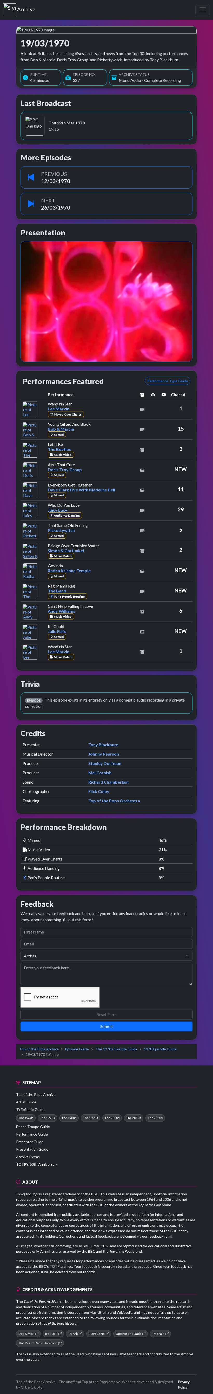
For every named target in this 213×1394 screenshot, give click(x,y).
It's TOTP (51, 1334)
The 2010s (133, 1118)
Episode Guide (77, 1049)
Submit (106, 1026)
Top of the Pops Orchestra (114, 800)
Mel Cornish (99, 772)
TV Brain (158, 1334)
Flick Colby (98, 791)
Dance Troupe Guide (33, 1126)
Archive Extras (28, 1157)
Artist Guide (26, 1102)
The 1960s (25, 1118)
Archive (26, 8)
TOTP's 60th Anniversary (37, 1164)
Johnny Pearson (103, 753)
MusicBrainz (99, 1312)
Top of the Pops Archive (39, 1049)
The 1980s (69, 1118)
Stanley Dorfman (104, 763)
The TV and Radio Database (37, 1343)
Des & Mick (26, 1334)
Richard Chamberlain (108, 781)
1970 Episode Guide (160, 1049)
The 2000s (112, 1118)
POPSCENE (97, 1334)
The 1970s (47, 1118)
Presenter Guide (29, 1141)
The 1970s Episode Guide (116, 1049)
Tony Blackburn (103, 744)
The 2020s (155, 1118)
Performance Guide (32, 1134)
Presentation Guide (32, 1149)
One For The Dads (128, 1334)
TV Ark (73, 1334)
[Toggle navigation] (202, 10)
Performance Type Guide (167, 381)
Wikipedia (124, 1312)
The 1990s (90, 1118)
